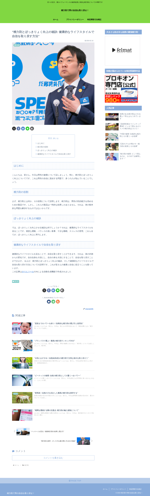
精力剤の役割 (42, 147)
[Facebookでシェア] (18, 128)
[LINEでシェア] (27, 128)
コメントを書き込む (53, 458)
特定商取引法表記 (135, 489)
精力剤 (16, 281)
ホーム (105, 489)
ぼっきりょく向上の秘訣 (47, 150)
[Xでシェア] (14, 128)
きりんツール (28, 272)
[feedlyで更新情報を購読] (53, 302)
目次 (50, 138)
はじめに (40, 143)
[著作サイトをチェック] (49, 302)
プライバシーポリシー (118, 489)
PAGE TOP (75, 481)
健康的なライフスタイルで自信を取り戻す (54, 154)
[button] (32, 128)
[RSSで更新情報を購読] (58, 302)
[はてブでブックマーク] (23, 128)
